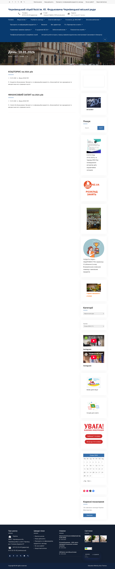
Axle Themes (103, 565)
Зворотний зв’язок (101, 2)
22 (84, 472)
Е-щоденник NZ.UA (41, 30)
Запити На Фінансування (17, 105)
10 (90, 465)
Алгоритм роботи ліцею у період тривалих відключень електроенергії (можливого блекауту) (72, 35)
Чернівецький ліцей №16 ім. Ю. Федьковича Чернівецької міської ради (52, 9)
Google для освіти (92, 413)
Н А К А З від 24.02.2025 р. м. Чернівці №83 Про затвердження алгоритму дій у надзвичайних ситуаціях (92, 162)
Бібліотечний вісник (59, 30)
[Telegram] (24, 555)
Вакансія (44, 24)
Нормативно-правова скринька (20, 30)
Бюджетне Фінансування (17, 82)
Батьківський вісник (92, 20)
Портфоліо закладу (37, 20)
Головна (11, 20)
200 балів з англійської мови (67, 552)
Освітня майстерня (54, 20)
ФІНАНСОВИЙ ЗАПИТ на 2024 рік (25, 94)
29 (84, 476)
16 (87, 469)
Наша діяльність (48, 2)
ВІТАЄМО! (90, 109)
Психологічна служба (77, 30)
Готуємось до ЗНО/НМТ (73, 20)
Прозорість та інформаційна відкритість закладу (69, 2)
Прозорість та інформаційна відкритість (23, 24)
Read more (90, 515)
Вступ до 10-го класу (94, 442)
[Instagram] (17, 555)
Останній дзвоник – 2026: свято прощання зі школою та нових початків (68, 544)
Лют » (89, 481)
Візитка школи (38, 2)
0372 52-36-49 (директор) (29, 15)
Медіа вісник (21, 20)
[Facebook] (13, 555)
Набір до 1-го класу (93, 436)
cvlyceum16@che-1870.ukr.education (54, 15)
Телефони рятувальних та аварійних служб (24, 35)
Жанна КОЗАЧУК (24, 78)
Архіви (85, 323)
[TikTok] (20, 555)
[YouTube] (9, 555)
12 (96, 465)
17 (90, 469)
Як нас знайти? (90, 2)
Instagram (87, 349)
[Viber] (28, 555)
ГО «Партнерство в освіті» (72, 24)
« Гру (84, 481)
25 (93, 472)
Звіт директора (56, 24)
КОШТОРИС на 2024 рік (20, 71)
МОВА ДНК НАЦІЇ (92, 390)
